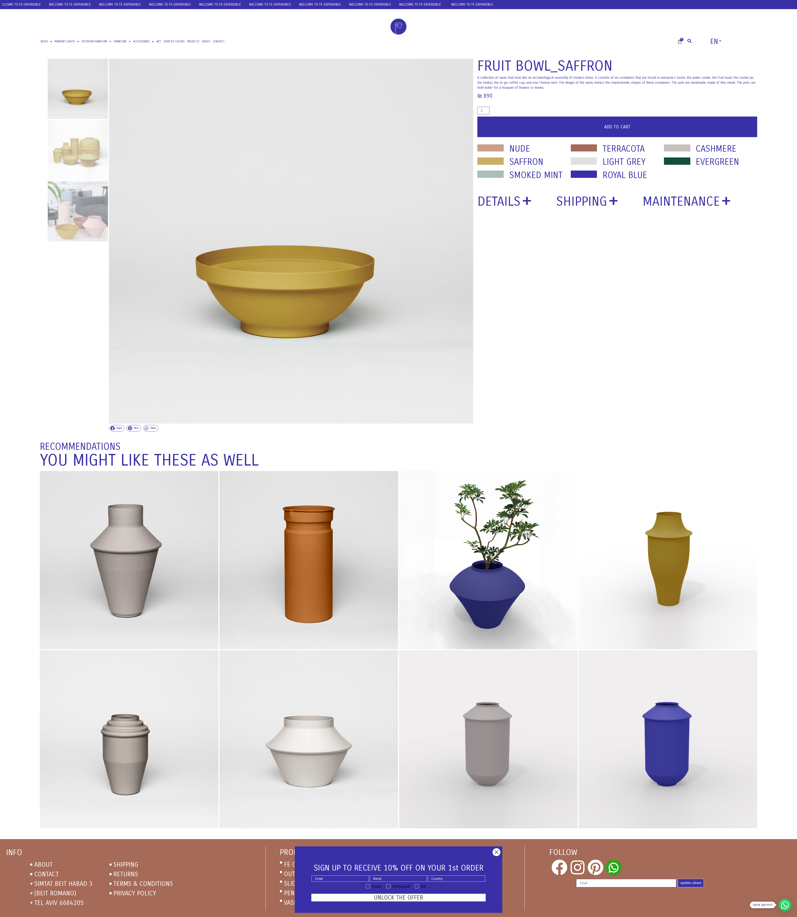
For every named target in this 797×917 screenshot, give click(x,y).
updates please (691, 883)
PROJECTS (193, 41)
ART (158, 41)
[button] (117, 428)
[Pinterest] (596, 868)
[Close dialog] (496, 852)
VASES (44, 41)
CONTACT (219, 41)
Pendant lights (65, 41)
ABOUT (206, 41)
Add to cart (617, 127)
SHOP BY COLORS (174, 41)
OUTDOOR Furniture (94, 41)
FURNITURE (120, 41)
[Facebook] (559, 868)
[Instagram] (578, 868)
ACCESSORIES (141, 41)
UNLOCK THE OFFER (398, 897)
